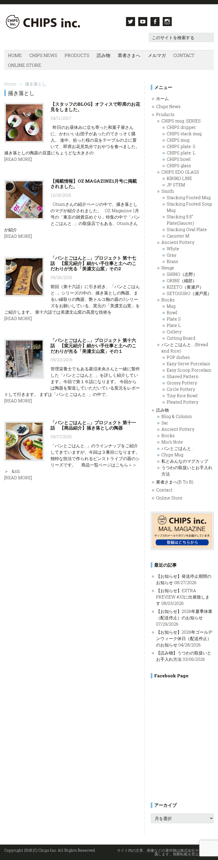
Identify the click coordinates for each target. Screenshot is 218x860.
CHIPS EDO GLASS (180, 172)
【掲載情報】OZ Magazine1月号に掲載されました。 (94, 183)
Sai (164, 422)
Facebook (155, 21)
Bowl (172, 312)
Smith (167, 191)
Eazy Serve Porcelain (188, 363)
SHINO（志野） (182, 274)
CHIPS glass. (179, 165)
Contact (164, 490)
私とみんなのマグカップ (184, 461)
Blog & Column (176, 416)
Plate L (174, 325)
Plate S (174, 319)
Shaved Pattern (183, 376)
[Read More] (18, 159)
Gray (171, 255)
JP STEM (176, 184)
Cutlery (174, 331)
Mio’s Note (172, 442)
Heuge (167, 268)
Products (165, 114)
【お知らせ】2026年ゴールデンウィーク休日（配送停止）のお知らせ (184, 638)
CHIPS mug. (178, 140)
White (173, 248)
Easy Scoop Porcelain (189, 370)
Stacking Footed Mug (189, 197)
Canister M (178, 236)
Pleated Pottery (182, 402)
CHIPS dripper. (181, 127)
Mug (171, 306)
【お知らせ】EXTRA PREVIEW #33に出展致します (182, 597)
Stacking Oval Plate (187, 229)
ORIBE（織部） (182, 280)
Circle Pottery (181, 389)
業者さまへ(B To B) (174, 482)
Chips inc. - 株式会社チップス (41, 21)
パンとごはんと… (177, 448)
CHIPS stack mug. (184, 133)
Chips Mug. (172, 454)
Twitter (130, 21)
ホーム (162, 98)
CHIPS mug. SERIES (181, 121)
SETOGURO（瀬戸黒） (189, 293)
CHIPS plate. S (181, 146)
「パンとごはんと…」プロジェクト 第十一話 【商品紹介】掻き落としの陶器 (93, 425)
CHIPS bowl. (179, 159)
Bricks (168, 299)
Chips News (168, 106)
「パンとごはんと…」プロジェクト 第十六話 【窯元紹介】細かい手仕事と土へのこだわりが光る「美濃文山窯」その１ (93, 345)
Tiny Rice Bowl (182, 395)
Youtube (142, 21)
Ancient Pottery (177, 242)
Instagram (167, 21)
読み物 (162, 410)
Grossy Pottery (182, 383)
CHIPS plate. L (181, 152)
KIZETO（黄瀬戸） (185, 287)
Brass (172, 261)
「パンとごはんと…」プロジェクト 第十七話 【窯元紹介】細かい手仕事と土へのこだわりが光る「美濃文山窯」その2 (93, 263)
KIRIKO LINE (179, 178)
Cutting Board (181, 338)
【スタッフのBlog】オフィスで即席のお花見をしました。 (95, 106)
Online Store (169, 498)
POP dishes (178, 357)
